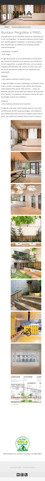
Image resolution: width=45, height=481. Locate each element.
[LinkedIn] (18, 474)
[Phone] (25, 474)
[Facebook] (22, 474)
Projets (7, 27)
